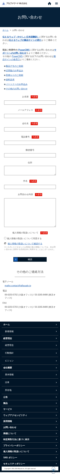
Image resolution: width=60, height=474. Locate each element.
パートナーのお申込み (17, 84)
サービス (7, 409)
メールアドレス (30, 110)
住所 (30, 163)
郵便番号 (30, 150)
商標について (9, 433)
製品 (5, 403)
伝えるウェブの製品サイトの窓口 (25, 40)
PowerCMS (24, 50)
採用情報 (7, 421)
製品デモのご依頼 (14, 66)
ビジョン (9, 360)
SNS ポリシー (10, 457)
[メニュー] (56, 4)
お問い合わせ (9, 427)
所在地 (8, 390)
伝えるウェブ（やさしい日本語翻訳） (20, 37)
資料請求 (10, 79)
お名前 (29, 96)
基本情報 (9, 374)
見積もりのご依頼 (14, 75)
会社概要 (7, 367)
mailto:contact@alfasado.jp (18, 285)
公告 (5, 397)
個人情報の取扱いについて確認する (25, 243)
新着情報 (9, 331)
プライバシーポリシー (14, 445)
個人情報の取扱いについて (29, 232)
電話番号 (29, 137)
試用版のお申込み (14, 70)
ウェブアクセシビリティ (15, 415)
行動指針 (9, 353)
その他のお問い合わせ (17, 88)
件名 (29, 181)
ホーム (5, 30)
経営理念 (7, 338)
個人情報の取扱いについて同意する (24, 238)
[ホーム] (49, 4)
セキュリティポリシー (14, 463)
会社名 (29, 123)
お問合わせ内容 (30, 194)
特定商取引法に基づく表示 (16, 439)
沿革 (7, 382)
